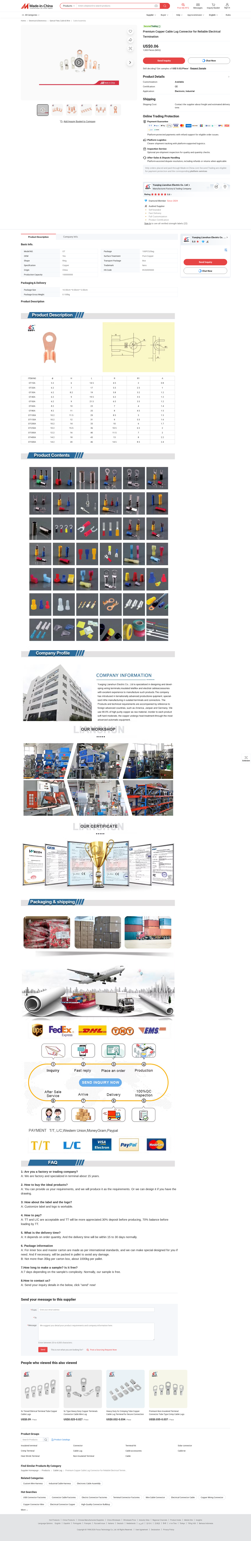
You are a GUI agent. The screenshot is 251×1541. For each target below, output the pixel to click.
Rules (228, 15)
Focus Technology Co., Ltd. (106, 1529)
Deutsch (120, 1523)
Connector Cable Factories (64, 1497)
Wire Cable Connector (155, 1497)
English (58, 1523)
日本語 (157, 1523)
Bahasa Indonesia (206, 1523)
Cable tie (181, 1450)
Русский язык (99, 1523)
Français (87, 1523)
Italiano (111, 1523)
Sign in (227, 7)
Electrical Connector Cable (183, 1497)
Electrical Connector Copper (62, 1504)
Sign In (147, 223)
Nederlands (131, 1523)
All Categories (31, 15)
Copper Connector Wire (33, 1504)
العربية (141, 1523)
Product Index (175, 1520)
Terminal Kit (131, 1445)
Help (178, 15)
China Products (69, 1520)
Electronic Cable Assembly (89, 1483)
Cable (128, 1456)
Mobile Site (188, 1520)
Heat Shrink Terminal (30, 1456)
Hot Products (54, 1520)
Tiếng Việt (192, 1523)
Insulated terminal (29, 1445)
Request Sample (198, 68)
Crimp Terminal (27, 1450)
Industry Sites (144, 1520)
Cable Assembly (79, 20)
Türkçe (182, 1523)
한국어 (149, 1523)
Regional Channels (160, 1520)
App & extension (194, 15)
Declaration (155, 1529)
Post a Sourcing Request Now (102, 1349)
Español (67, 1523)
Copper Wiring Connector (212, 1497)
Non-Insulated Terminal (83, 1456)
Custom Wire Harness (33, 1483)
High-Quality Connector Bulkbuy (95, 1504)
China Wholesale (113, 1520)
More (23, 1509)
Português (77, 1523)
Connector (78, 1445)
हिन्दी (164, 1523)
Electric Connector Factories (94, 1497)
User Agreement (142, 1529)
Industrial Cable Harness (60, 1483)
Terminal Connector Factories (126, 1497)
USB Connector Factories (34, 1497)
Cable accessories (134, 1450)
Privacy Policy (168, 1529)
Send (43, 1349)
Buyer (163, 15)
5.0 (194, 241)
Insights (199, 1520)
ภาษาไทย (173, 1523)
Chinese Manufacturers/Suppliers (91, 1520)
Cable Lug (77, 1450)
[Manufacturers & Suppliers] (37, 6)
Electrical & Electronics (37, 20)
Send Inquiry (164, 60)
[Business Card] (226, 249)
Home (23, 20)
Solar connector (185, 1445)
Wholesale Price (129, 1520)
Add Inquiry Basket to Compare (79, 121)
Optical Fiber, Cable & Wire (60, 20)
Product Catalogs (62, 1439)
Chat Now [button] (211, 60)
